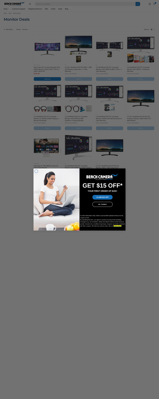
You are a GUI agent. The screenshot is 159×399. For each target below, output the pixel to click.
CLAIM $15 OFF (102, 197)
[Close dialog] (36, 171)
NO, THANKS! (102, 204)
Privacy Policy (117, 226)
